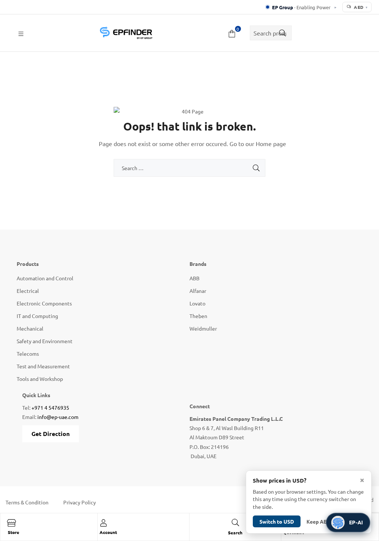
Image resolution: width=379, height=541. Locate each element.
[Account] (103, 523)
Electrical (28, 290)
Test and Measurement (43, 366)
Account (108, 532)
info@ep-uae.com (57, 416)
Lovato (197, 303)
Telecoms (28, 353)
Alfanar (198, 290)
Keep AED (318, 521)
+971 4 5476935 (50, 407)
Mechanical (30, 328)
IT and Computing (37, 315)
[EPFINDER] (126, 33)
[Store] (11, 523)
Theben (198, 315)
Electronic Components (44, 303)
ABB (194, 278)
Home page (271, 143)
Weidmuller (203, 328)
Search (280, 33)
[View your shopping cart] (232, 32)
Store (13, 532)
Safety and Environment (45, 341)
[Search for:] (189, 168)
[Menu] (21, 33)
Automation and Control (45, 278)
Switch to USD (276, 521)
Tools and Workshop (40, 378)
